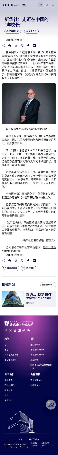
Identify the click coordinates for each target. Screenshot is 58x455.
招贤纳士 (8, 390)
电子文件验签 (10, 360)
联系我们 (8, 400)
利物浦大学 (35, 385)
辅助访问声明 (34, 439)
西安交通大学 (36, 380)
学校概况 (8, 380)
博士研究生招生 (37, 355)
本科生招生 (35, 345)
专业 (6, 345)
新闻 (6, 395)
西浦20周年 (10, 385)
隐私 (20, 439)
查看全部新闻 (47, 285)
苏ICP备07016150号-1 (34, 445)
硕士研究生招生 (37, 350)
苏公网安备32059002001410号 (47, 445)
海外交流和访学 (11, 355)
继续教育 (34, 360)
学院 (6, 350)
